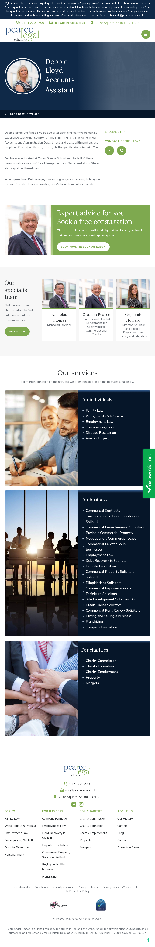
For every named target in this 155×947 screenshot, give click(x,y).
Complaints (41, 887)
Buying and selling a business (108, 616)
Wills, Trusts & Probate (104, 416)
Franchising (94, 621)
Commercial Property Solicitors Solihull (110, 574)
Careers (122, 826)
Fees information (22, 887)
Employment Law (99, 421)
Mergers (92, 683)
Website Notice (131, 887)
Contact (122, 840)
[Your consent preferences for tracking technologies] (148, 940)
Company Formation (101, 627)
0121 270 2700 (33, 23)
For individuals (96, 400)
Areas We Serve (128, 847)
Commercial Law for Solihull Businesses (108, 547)
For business (94, 500)
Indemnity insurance (63, 887)
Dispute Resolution (101, 432)
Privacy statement (89, 887)
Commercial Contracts (103, 510)
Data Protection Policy (76, 891)
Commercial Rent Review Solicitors (113, 610)
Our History (125, 819)
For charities (94, 650)
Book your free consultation (83, 246)
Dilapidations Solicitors (103, 583)
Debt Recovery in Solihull (106, 560)
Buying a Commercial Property (109, 532)
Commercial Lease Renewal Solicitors (115, 527)
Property (93, 677)
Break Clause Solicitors (104, 605)
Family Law (94, 410)
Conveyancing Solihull (103, 427)
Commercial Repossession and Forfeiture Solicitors (109, 591)
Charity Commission (101, 660)
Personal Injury (97, 438)
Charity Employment (102, 671)
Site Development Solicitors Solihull (114, 599)
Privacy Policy (111, 887)
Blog (120, 833)
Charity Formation (100, 666)
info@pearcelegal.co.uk (70, 23)
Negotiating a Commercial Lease (111, 538)
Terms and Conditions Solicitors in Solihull (112, 519)
